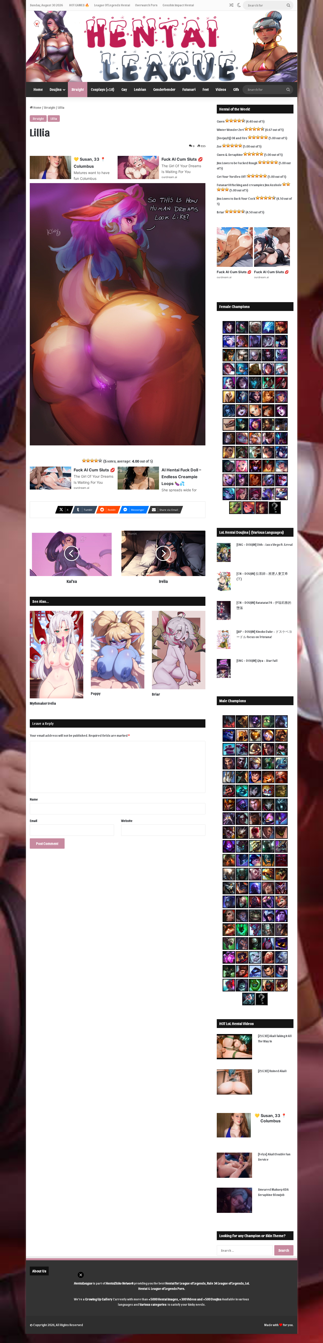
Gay (124, 89)
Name (34, 799)
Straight (77, 89)
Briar (156, 694)
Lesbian (140, 89)
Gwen (221, 121)
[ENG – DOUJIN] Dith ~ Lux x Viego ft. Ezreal (264, 544)
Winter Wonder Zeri (230, 129)
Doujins (56, 89)
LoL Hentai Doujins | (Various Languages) (251, 532)
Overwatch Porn (146, 5)
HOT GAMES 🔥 (79, 5)
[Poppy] (117, 650)
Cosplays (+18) (102, 89)
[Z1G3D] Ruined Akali (272, 1071)
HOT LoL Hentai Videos (236, 1023)
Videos (221, 89)
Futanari (189, 89)
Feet (206, 89)
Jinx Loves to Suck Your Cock (236, 198)
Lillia (53, 118)
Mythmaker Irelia (43, 703)
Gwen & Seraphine (230, 154)
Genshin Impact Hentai (178, 5)
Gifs (236, 89)
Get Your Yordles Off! (231, 176)
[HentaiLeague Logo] (161, 46)
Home (38, 89)
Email (33, 820)
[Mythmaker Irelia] (56, 654)
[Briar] (178, 650)
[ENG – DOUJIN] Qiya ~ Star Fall (257, 660)
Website (126, 820)
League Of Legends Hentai (112, 5)
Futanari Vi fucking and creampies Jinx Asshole (249, 185)
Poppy (95, 693)
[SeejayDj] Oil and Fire (232, 138)
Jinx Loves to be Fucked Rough (237, 163)
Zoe (219, 146)
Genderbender (164, 89)
